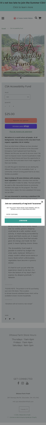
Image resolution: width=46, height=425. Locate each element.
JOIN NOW (23, 221)
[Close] (42, 201)
